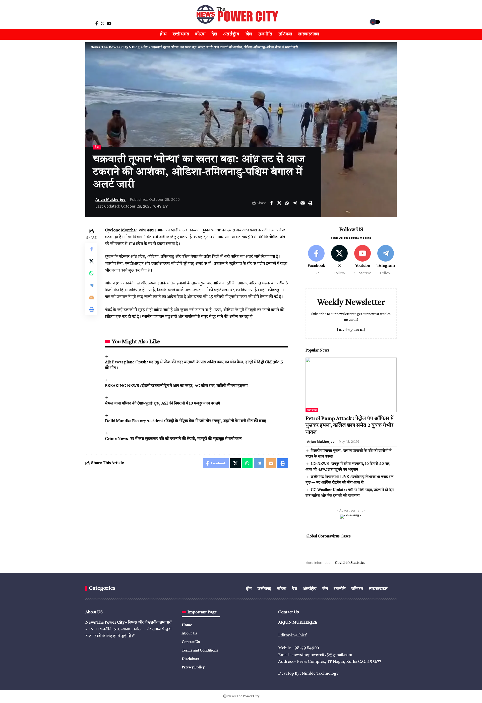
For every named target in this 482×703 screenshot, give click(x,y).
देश (97, 146)
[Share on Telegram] (294, 203)
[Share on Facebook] (271, 203)
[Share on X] (279, 203)
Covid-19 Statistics (350, 563)
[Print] (310, 203)
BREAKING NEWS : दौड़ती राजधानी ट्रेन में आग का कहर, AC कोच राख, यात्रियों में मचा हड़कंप (176, 386)
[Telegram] (386, 260)
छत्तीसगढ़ (312, 410)
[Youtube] (363, 260)
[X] (102, 23)
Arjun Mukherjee (110, 199)
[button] (84, 23)
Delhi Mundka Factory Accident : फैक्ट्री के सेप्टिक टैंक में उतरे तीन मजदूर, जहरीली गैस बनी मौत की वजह (185, 421)
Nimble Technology (320, 674)
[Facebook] (96, 23)
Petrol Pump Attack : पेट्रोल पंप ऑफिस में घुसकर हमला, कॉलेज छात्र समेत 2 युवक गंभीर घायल (350, 425)
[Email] (302, 203)
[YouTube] (109, 23)
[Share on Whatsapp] (286, 203)
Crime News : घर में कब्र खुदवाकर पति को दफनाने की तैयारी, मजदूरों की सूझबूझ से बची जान (173, 439)
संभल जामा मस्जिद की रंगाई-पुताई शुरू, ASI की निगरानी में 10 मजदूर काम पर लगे (162, 403)
